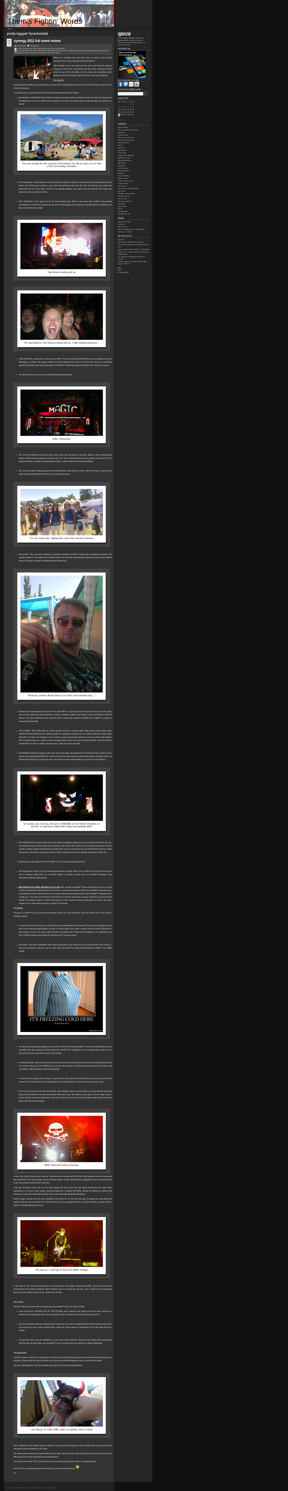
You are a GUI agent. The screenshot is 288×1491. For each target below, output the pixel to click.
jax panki (25, 53)
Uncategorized (123, 211)
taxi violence (56, 53)
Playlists (120, 173)
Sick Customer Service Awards (128, 188)
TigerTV (120, 209)
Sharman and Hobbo (125, 232)
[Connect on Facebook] (120, 86)
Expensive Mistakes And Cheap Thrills (131, 229)
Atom (119, 270)
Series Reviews (123, 183)
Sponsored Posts (124, 196)
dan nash (97, 50)
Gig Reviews (42, 48)
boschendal (89, 50)
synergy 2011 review (44, 53)
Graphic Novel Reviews (126, 155)
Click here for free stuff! (126, 137)
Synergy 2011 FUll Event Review (37, 41)
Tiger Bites (121, 204)
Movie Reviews (123, 168)
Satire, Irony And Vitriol (126, 181)
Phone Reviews (123, 170)
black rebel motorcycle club (41, 50)
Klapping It (121, 165)
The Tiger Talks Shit (124, 201)
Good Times (51, 48)
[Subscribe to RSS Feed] (136, 86)
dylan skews (105, 50)
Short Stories (122, 186)
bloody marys (81, 50)
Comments (123, 272)
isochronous (18, 53)
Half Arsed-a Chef (124, 158)
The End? (121, 239)
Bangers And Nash (124, 221)
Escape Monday (123, 142)
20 (34, 46)
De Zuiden (121, 224)
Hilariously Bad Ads (124, 160)
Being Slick (28, 48)
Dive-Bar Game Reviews (126, 140)
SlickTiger (23, 46)
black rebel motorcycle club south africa (63, 50)
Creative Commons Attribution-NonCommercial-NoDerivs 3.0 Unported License (131, 42)
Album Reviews (123, 127)
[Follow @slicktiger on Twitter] (125, 86)
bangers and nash (26, 50)
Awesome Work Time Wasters (128, 130)
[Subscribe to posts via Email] (131, 86)
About (10, 29)
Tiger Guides (122, 206)
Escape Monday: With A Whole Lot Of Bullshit (133, 249)
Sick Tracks (122, 191)
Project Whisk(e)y (124, 176)
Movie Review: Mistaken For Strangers (131, 242)
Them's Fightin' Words (45, 21)
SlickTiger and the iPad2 (126, 193)
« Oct (120, 120)
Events (35, 48)
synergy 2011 (33, 53)
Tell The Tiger (122, 199)
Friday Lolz (121, 148)
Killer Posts (61, 48)
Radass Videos (123, 178)
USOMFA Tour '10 (124, 214)
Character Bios (123, 135)
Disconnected (122, 227)
